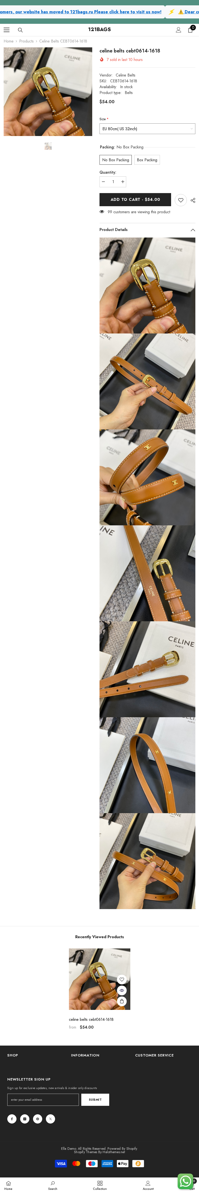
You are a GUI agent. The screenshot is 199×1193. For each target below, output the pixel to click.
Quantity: (108, 172)
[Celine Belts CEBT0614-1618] (99, 979)
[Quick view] (122, 990)
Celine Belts (125, 75)
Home (9, 41)
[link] (181, 200)
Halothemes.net (114, 1152)
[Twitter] (50, 1119)
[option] (48, 91)
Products (26, 41)
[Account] (178, 30)
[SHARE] (191, 200)
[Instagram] (24, 1119)
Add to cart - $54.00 (135, 199)
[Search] (20, 30)
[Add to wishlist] (122, 979)
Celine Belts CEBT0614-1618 (91, 1019)
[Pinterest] (37, 1119)
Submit (95, 1099)
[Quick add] (122, 1001)
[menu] (6, 30)
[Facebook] (12, 1119)
